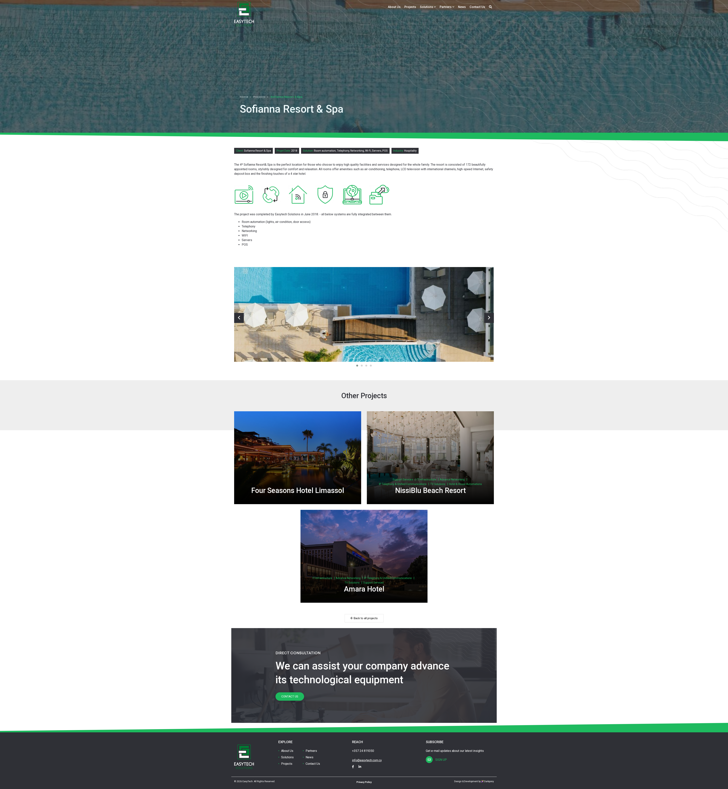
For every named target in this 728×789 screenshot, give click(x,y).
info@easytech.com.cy (367, 760)
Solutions (427, 7)
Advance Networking (452, 479)
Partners (446, 7)
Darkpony (489, 781)
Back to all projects (365, 618)
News (462, 7)
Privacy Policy (364, 782)
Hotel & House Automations (465, 484)
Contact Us (477, 7)
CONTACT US (289, 696)
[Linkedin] (362, 767)
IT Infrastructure (426, 479)
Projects (410, 7)
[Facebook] (355, 767)
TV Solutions (437, 484)
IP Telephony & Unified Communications (403, 484)
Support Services (403, 479)
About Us (394, 7)
